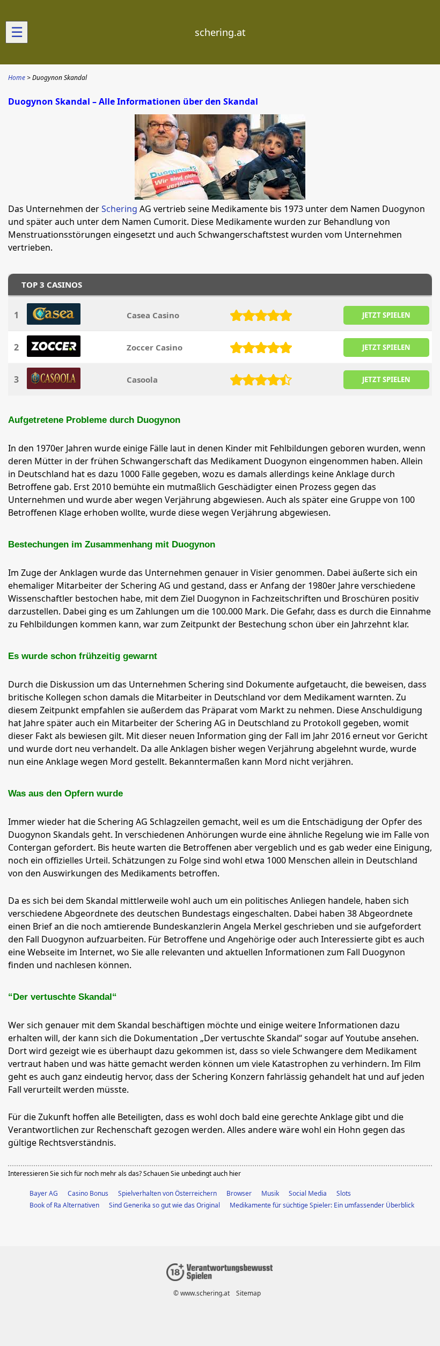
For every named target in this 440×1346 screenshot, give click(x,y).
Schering (119, 209)
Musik (270, 1193)
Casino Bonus (88, 1193)
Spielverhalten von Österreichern (167, 1193)
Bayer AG (44, 1193)
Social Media (308, 1193)
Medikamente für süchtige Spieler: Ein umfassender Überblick (322, 1205)
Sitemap (248, 1293)
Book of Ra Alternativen (64, 1205)
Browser (239, 1193)
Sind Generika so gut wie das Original (164, 1205)
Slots (343, 1193)
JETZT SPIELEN (386, 315)
